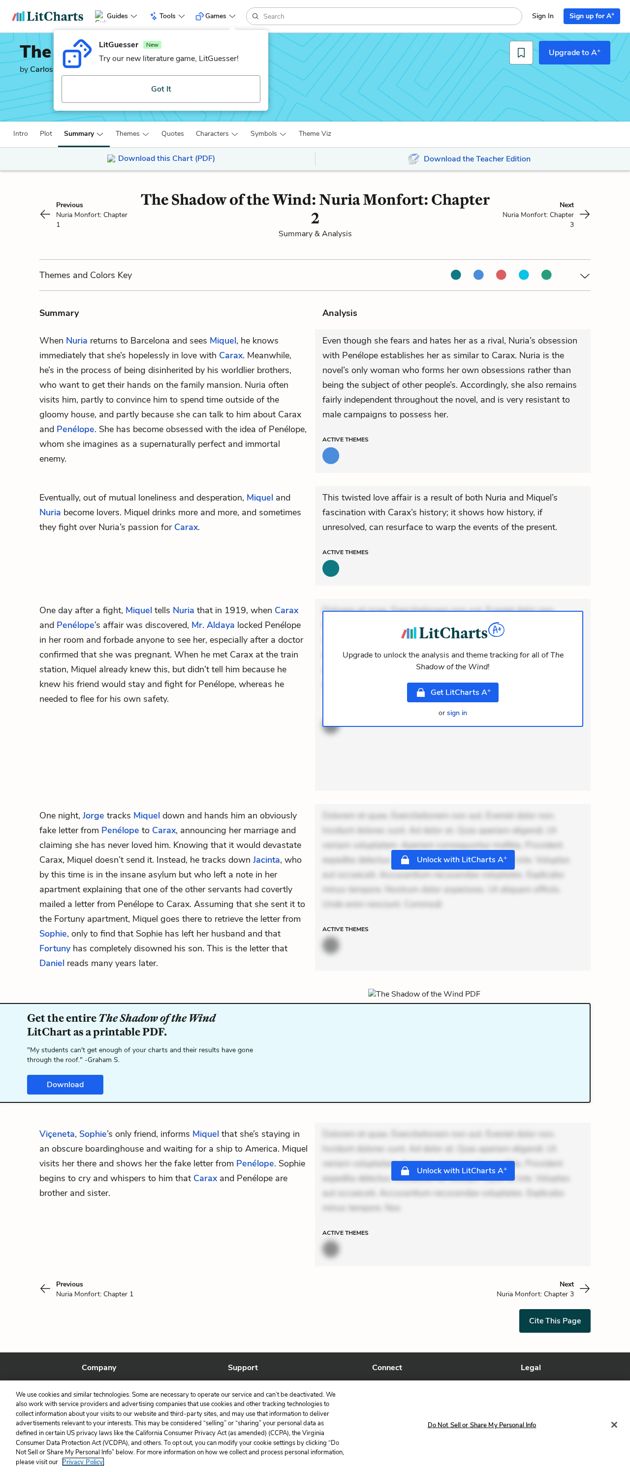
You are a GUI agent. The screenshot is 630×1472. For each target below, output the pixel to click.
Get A (461, 692)
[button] (20, 134)
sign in (457, 713)
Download (65, 1084)
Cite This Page (555, 1320)
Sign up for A (591, 15)
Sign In (543, 16)
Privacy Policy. (83, 1461)
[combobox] (391, 16)
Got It (161, 89)
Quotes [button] (172, 133)
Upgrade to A (574, 52)
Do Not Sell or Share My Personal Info (482, 1425)
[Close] (614, 1425)
